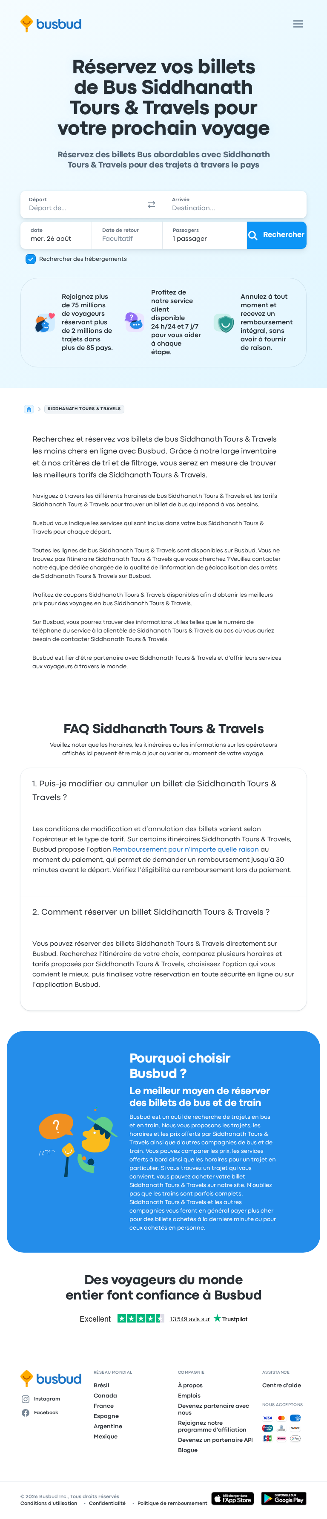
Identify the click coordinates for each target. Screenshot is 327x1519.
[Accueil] (29, 409)
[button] (151, 204)
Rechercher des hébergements (83, 259)
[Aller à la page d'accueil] (50, 23)
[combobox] (80, 205)
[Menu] (298, 24)
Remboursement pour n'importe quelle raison (186, 850)
